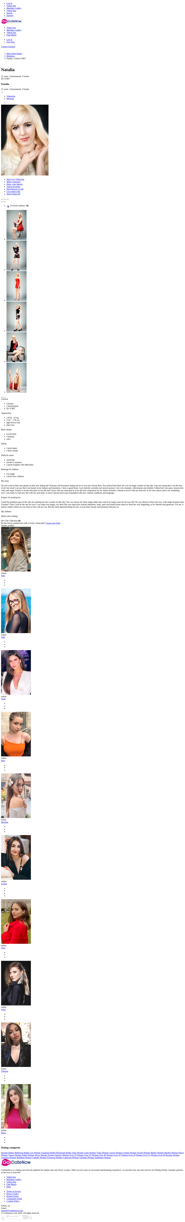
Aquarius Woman (8, 1157)
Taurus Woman (14, 1155)
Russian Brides (7, 1153)
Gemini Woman (129, 1153)
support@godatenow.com (12, 1210)
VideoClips (11, 1182)
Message (10, 98)
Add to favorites (13, 186)
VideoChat (11, 1177)
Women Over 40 (99, 1155)
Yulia (3, 699)
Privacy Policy (13, 1194)
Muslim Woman (171, 1153)
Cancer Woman (115, 1153)
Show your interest (15, 184)
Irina (3, 760)
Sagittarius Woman (103, 1157)
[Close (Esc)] (2, 199)
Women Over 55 (143, 1155)
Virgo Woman (102, 1153)
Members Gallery (14, 1179)
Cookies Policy (13, 1201)
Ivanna (4, 884)
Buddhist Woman (24, 1157)
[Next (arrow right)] (5, 201)
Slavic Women (41, 1155)
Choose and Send (52, 523)
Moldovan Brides (21, 1153)
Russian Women (172, 1155)
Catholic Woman (39, 1157)
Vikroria (4, 1071)
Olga (3, 948)
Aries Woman (78, 1153)
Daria (3, 1133)
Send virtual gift (13, 194)
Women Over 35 (84, 1155)
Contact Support (8, 46)
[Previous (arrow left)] (2, 201)
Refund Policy (13, 1196)
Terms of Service (14, 1191)
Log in (9, 3)
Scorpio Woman (55, 1155)
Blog (9, 1187)
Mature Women (157, 1153)
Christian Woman (86, 1157)
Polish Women (28, 1155)
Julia (3, 575)
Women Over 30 (69, 1155)
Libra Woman (90, 1153)
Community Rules (14, 1199)
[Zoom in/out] (8, 199)
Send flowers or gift (15, 189)
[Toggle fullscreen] (5, 199)
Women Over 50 (128, 1155)
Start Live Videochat (15, 179)
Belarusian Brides (63, 1153)
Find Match (11, 1184)
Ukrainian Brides (48, 1153)
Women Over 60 (158, 1155)
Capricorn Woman (71, 1157)
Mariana (4, 822)
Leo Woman (35, 1153)
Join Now (11, 42)
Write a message (13, 182)
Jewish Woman (143, 1153)
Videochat (11, 96)
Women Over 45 (113, 1155)
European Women (54, 1157)
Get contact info (13, 191)
